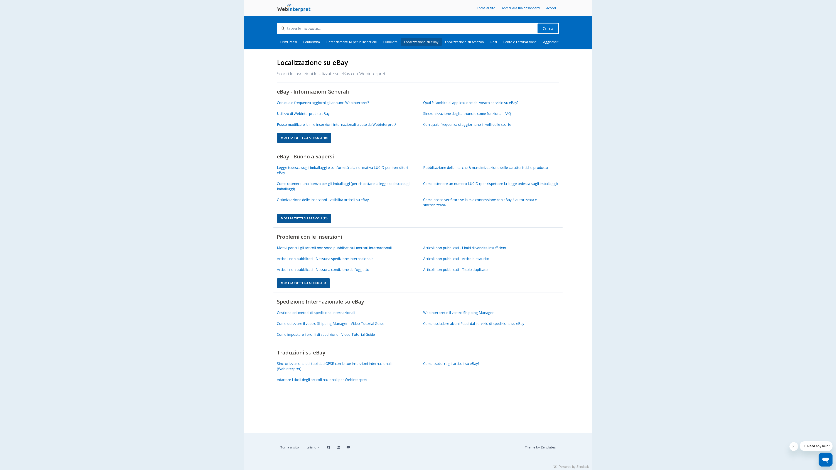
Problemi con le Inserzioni (309, 236)
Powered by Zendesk (574, 466)
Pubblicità (390, 42)
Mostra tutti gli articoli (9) (303, 283)
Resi (493, 42)
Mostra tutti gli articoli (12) (304, 218)
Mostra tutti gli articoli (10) (304, 138)
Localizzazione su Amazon (464, 42)
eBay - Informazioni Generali (313, 91)
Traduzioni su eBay (301, 352)
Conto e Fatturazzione (520, 42)
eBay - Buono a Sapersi (305, 156)
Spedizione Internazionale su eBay (320, 301)
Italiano (311, 447)
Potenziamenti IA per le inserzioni (351, 42)
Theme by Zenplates (540, 447)
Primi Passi (288, 42)
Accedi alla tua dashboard (521, 8)
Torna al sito (486, 8)
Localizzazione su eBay (421, 42)
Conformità (311, 42)
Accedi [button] (551, 8)
